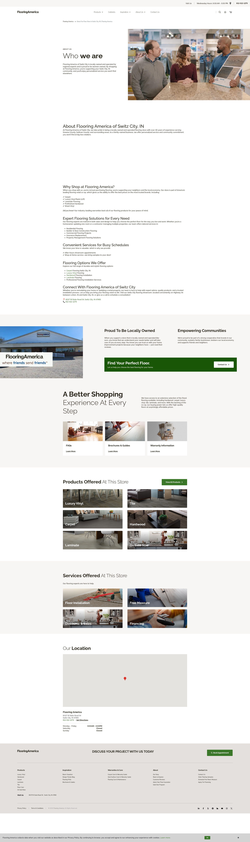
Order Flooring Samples (205, 777)
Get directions (82, 720)
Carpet (69, 271)
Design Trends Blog (69, 777)
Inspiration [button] (124, 12)
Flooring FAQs (67, 779)
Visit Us (189, 3)
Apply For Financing (204, 782)
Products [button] (97, 12)
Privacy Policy (21, 808)
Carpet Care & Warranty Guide (117, 774)
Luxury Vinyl (71, 273)
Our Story (156, 774)
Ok (207, 837)
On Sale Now (21, 790)
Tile (18, 785)
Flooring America (68, 21)
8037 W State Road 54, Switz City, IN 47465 (83, 299)
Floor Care (20, 787)
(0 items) (230, 12)
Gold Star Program (159, 785)
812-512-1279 (242, 3)
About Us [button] (139, 12)
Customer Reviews (159, 779)
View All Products (173, 482)
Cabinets (111, 12)
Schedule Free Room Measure (207, 779)
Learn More (70, 451)
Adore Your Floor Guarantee (161, 782)
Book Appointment (221, 753)
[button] (220, 12)
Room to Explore (158, 777)
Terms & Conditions (37, 808)
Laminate (70, 278)
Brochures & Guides (69, 782)
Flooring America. (59, 808)
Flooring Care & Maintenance (117, 779)
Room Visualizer (68, 774)
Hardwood (71, 275)
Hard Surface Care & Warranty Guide (119, 777)
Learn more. (165, 838)
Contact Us (154, 12)
